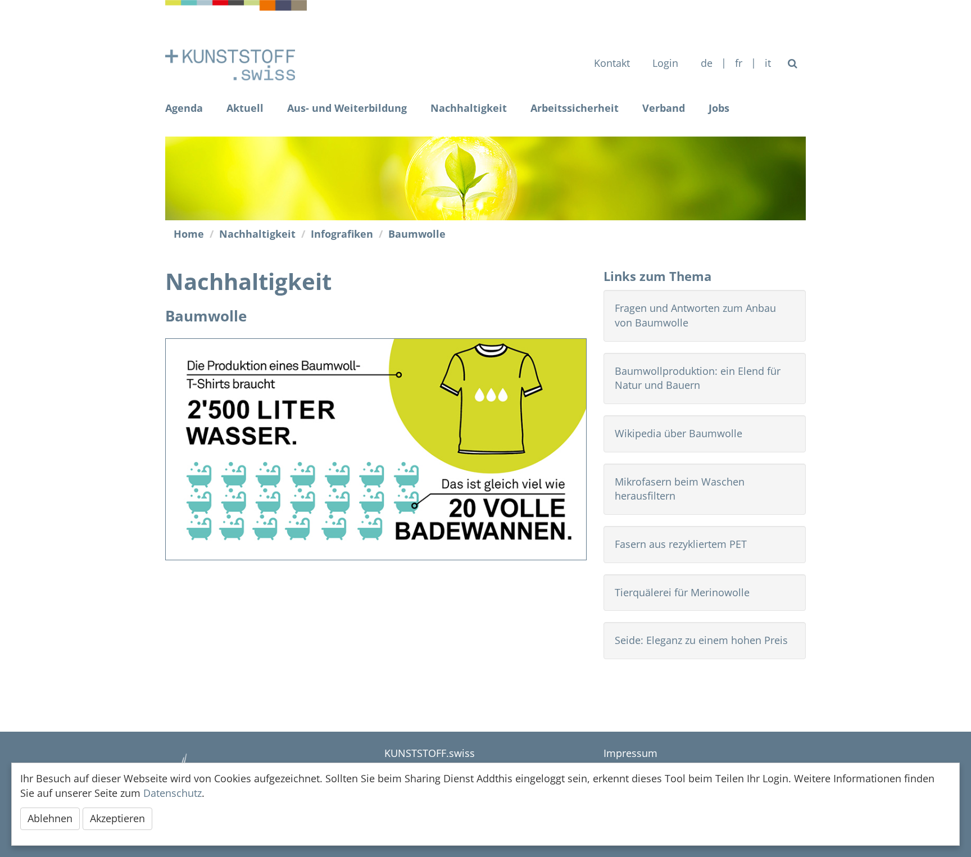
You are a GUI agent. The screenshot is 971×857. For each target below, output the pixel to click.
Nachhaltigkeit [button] (468, 108)
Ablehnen (50, 818)
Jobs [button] (719, 108)
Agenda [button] (184, 108)
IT (768, 63)
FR (738, 63)
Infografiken (342, 234)
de (707, 63)
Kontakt (612, 63)
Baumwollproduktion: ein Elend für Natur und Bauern (698, 378)
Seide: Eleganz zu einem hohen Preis (701, 640)
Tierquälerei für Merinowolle (682, 592)
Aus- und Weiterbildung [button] (347, 108)
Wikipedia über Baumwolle (678, 433)
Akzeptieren (117, 818)
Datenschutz (172, 793)
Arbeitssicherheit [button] (574, 108)
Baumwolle (417, 234)
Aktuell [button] (245, 108)
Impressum (630, 753)
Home (189, 234)
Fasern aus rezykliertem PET (681, 544)
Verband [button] (663, 108)
